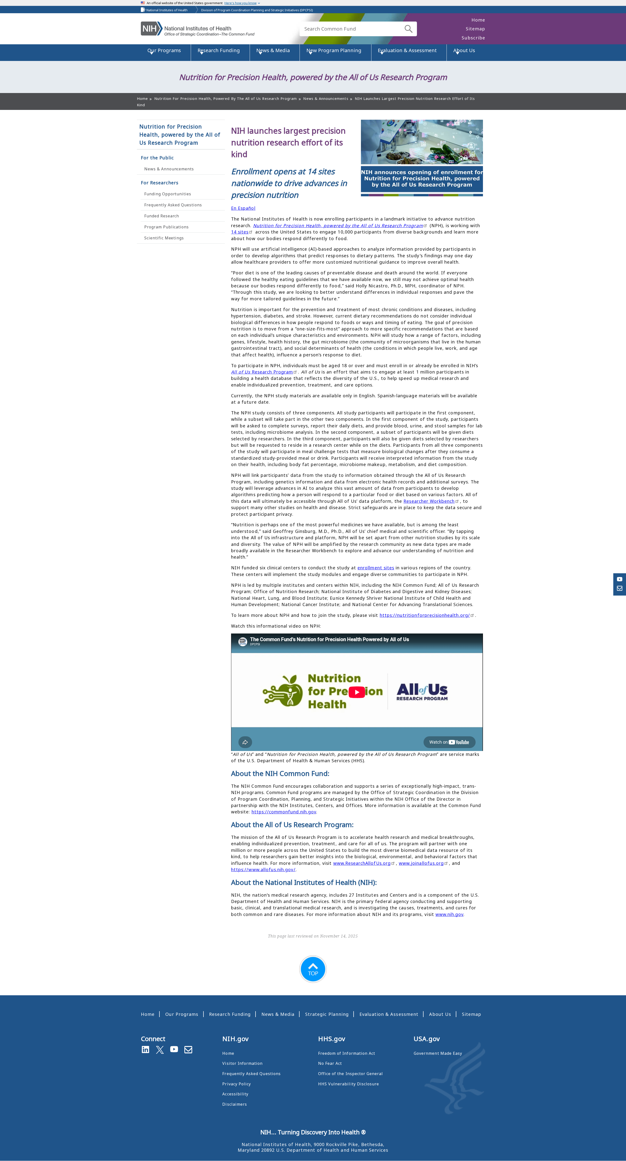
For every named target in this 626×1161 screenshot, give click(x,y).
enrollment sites (376, 568)
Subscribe (473, 38)
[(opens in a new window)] (160, 1049)
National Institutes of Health (167, 10)
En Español (243, 208)
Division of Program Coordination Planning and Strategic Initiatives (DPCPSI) (257, 10)
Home (478, 20)
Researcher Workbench (429, 501)
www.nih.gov (450, 914)
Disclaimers (234, 1104)
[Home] (198, 29)
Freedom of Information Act (346, 1053)
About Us (440, 1014)
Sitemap (475, 29)
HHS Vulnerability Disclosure (348, 1084)
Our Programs (182, 1014)
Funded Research (161, 216)
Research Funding (230, 1014)
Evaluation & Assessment (388, 1014)
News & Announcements (169, 169)
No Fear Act (330, 1063)
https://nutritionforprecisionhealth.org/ (425, 615)
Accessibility (235, 1094)
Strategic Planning (327, 1014)
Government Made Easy (438, 1053)
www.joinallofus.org (421, 863)
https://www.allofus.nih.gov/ (263, 869)
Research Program (262, 372)
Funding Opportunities (167, 194)
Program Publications (166, 227)
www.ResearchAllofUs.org (362, 863)
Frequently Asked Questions (173, 205)
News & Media (278, 1014)
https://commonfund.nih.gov (284, 812)
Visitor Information (242, 1063)
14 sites (239, 232)
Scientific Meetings (164, 238)
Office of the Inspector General (350, 1073)
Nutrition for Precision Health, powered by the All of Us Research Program (180, 134)
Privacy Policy (236, 1084)
